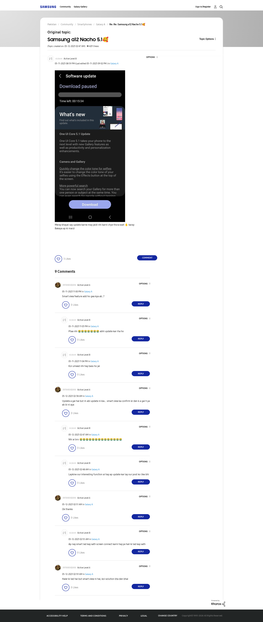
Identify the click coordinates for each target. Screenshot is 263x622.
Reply (141, 304)
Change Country (167, 615)
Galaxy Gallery (80, 6)
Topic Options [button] (206, 39)
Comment (147, 257)
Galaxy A (114, 63)
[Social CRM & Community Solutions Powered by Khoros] (218, 603)
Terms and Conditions (93, 616)
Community (65, 6)
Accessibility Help (57, 616)
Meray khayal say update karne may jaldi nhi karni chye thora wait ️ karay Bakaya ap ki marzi (95, 226)
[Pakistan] (48, 6)
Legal (144, 616)
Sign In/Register (203, 6)
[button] (152, 57)
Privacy (123, 616)
